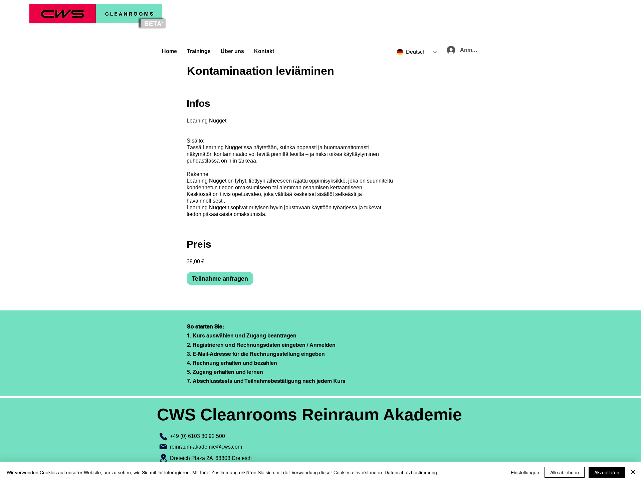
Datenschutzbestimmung (411, 472)
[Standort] (163, 458)
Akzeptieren (606, 472)
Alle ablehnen (564, 472)
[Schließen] (633, 472)
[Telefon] (163, 436)
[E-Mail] (163, 446)
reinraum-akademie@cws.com (206, 447)
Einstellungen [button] (525, 472)
